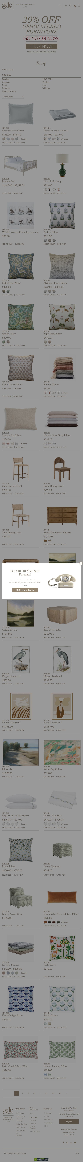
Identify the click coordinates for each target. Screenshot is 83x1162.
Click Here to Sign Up (25, 590)
